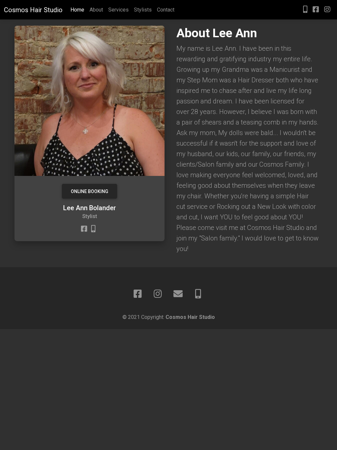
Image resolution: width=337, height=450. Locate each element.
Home (77, 10)
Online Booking (89, 191)
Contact (165, 10)
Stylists (143, 10)
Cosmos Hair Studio (33, 10)
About (96, 10)
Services (118, 10)
